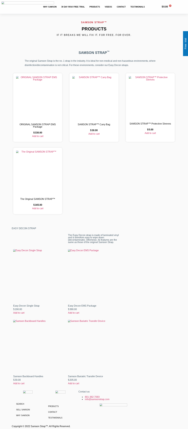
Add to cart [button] (37, 136)
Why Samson (50, 7)
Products (94, 7)
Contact (121, 7)
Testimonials (137, 7)
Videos (108, 7)
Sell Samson (23, 410)
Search (20, 404)
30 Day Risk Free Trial (73, 7)
